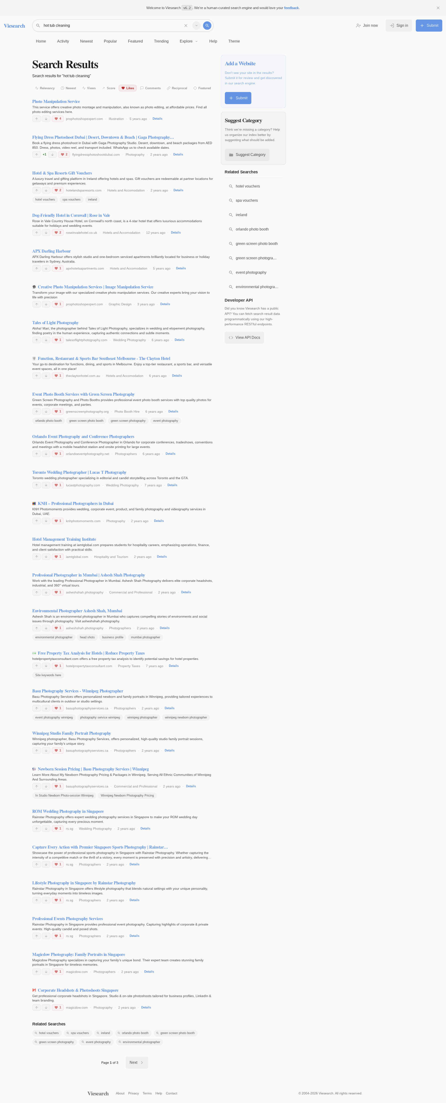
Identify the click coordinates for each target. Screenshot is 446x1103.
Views (91, 88)
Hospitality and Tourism (111, 557)
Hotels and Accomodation (126, 190)
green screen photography (128, 420)
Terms (147, 1093)
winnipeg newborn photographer (186, 717)
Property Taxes (129, 666)
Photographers (126, 454)
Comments (153, 88)
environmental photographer (53, 637)
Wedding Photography (129, 340)
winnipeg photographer (142, 717)
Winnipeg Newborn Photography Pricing (127, 795)
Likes (130, 88)
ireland (92, 199)
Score (111, 88)
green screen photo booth (86, 420)
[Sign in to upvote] (36, 118)
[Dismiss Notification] (438, 8)
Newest (71, 88)
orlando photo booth (48, 420)
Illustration (116, 119)
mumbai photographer (145, 637)
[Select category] (196, 25)
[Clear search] (186, 25)
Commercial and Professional (130, 592)
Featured (204, 88)
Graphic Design (120, 304)
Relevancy (47, 88)
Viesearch (14, 25)
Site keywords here (48, 675)
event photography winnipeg (54, 717)
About (120, 1093)
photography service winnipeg (100, 717)
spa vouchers (71, 199)
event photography (165, 420)
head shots (87, 637)
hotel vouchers (45, 199)
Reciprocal (179, 88)
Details (157, 118)
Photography (135, 154)
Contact (171, 1093)
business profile (112, 637)
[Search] (207, 25)
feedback (291, 8)
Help (158, 1093)
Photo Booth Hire (127, 411)
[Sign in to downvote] (46, 118)
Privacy (133, 1093)
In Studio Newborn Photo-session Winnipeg (64, 795)
